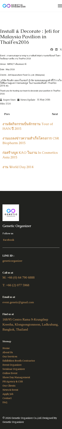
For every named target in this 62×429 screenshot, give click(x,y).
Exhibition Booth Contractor (18, 360)
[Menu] (60, 6)
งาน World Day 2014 (18, 167)
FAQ (4, 402)
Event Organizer (12, 364)
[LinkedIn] (56, 49)
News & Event (10, 389)
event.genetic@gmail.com (18, 302)
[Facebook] (51, 49)
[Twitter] (61, 50)
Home (6, 348)
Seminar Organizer (13, 369)
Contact (7, 398)
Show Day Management (16, 377)
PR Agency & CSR (12, 381)
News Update (27, 99)
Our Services (9, 356)
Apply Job (7, 394)
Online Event (9, 373)
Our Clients (8, 385)
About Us (7, 352)
